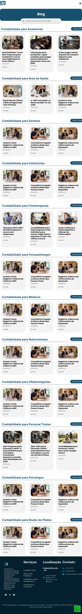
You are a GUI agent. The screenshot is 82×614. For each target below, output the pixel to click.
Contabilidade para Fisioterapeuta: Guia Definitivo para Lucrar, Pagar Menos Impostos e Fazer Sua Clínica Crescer (41, 233)
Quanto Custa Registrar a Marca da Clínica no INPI (68, 102)
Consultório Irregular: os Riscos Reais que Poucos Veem (41, 145)
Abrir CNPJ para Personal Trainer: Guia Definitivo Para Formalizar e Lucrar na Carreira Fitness (40, 450)
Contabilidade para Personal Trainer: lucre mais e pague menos (67, 449)
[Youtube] (14, 595)
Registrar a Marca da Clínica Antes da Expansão (68, 145)
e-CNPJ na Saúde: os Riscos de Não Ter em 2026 (41, 102)
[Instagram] (10, 595)
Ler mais (4, 67)
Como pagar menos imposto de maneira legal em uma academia (68, 55)
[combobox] (41, 21)
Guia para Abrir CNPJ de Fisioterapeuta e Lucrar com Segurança (13, 231)
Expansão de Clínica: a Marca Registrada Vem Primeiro (13, 102)
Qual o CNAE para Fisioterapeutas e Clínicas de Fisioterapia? (66, 231)
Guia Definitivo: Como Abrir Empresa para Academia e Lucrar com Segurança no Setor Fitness (12, 56)
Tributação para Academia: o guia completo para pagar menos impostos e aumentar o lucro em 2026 (40, 58)
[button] (80, 3)
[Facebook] (6, 595)
